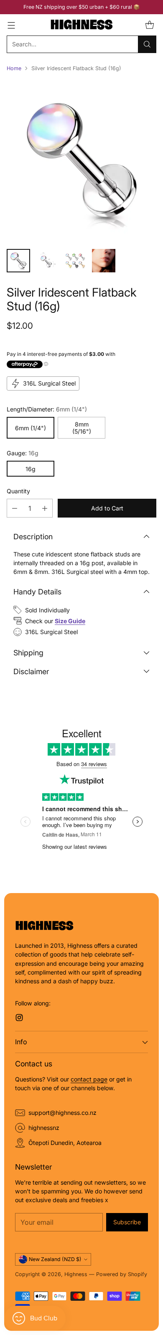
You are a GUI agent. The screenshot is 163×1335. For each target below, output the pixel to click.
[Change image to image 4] (103, 260)
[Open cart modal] (149, 24)
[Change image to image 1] (18, 260)
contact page (89, 1079)
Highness (75, 1274)
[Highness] (81, 25)
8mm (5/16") (81, 428)
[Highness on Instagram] (19, 1019)
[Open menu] (11, 24)
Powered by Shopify (121, 1274)
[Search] (147, 44)
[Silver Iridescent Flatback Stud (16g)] (81, 160)
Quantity (18, 491)
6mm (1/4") (30, 427)
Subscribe (127, 1222)
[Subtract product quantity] (14, 508)
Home (14, 68)
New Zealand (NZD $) (55, 1259)
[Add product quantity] (44, 508)
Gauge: (22, 453)
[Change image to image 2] (47, 260)
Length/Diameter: (47, 409)
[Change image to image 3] (75, 260)
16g (30, 468)
